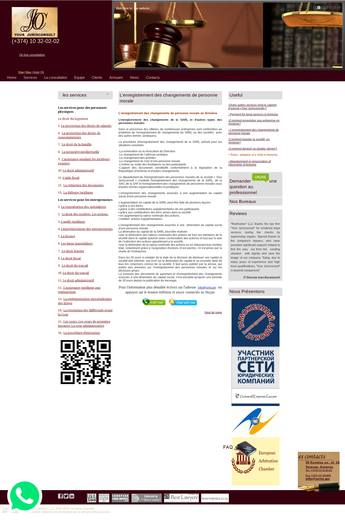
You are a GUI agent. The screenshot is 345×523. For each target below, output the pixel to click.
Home (11, 77)
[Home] (35, 36)
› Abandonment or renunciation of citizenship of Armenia (249, 163)
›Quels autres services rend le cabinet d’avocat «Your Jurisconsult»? (252, 106)
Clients (97, 77)
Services (30, 77)
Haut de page (213, 312)
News (134, 77)
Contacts (153, 77)
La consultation (55, 77)
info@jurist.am (318, 479)
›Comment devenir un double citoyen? (252, 148)
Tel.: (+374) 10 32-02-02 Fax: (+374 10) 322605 (323, 468)
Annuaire (116, 77)
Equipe (79, 77)
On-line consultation (32, 55)
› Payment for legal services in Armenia (253, 114)
